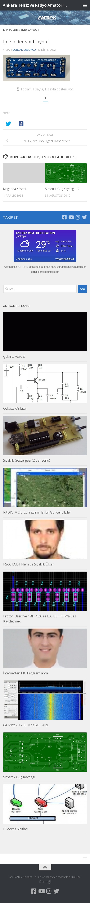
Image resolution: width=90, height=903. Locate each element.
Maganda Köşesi (14, 189)
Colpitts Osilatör (15, 408)
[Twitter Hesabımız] (84, 217)
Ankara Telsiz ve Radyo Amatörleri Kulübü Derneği (35, 5)
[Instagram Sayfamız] (77, 217)
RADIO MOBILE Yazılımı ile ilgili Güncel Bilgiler (37, 512)
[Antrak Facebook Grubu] (64, 217)
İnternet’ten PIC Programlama (25, 673)
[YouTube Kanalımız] (70, 217)
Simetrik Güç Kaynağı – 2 (62, 189)
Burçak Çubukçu (24, 50)
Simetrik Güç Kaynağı (19, 777)
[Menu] (85, 5)
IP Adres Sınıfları (15, 828)
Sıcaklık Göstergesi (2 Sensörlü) (26, 460)
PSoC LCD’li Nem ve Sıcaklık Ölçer (28, 564)
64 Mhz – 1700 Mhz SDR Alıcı (25, 725)
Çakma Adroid (14, 356)
